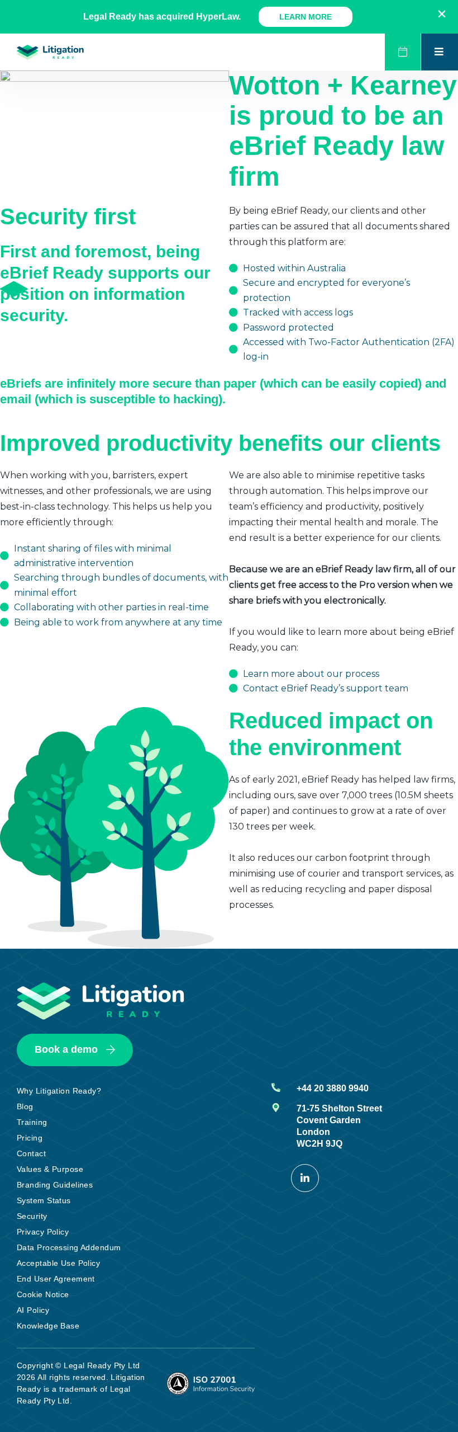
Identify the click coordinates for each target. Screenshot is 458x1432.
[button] (442, 14)
